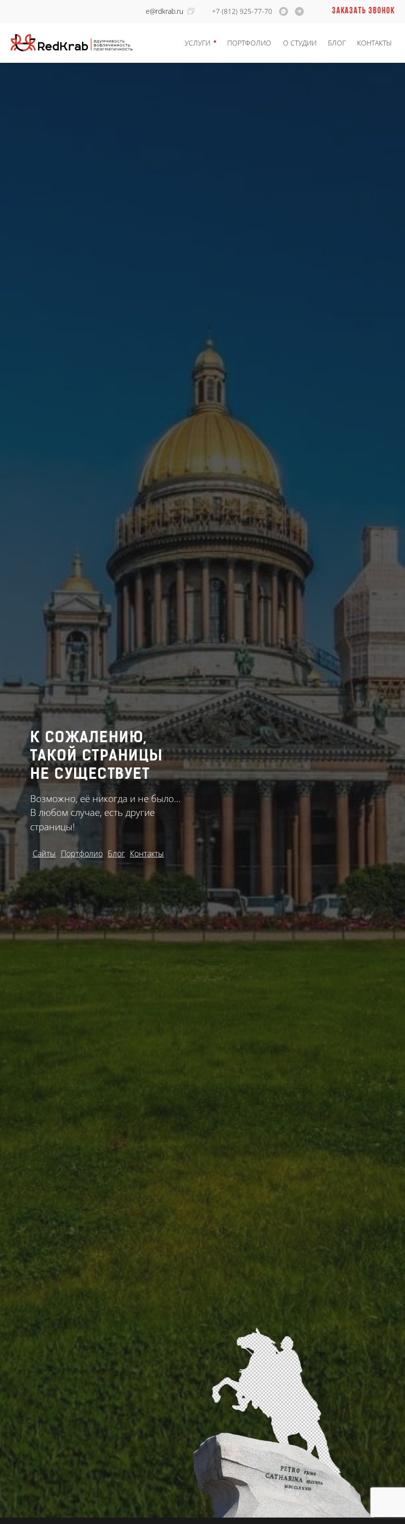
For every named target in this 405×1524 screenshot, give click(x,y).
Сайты (44, 853)
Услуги (197, 42)
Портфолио (249, 42)
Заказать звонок (363, 11)
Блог (337, 42)
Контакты (374, 42)
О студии (300, 42)
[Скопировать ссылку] (191, 11)
